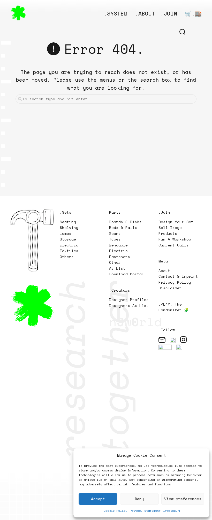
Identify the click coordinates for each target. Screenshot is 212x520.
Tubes (115, 239)
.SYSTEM (115, 13)
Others (67, 256)
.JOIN (168, 13)
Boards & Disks (125, 221)
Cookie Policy (115, 510)
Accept (98, 499)
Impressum (171, 510)
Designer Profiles (129, 299)
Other (115, 262)
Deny (139, 499)
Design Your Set (175, 221)
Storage (68, 239)
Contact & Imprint (178, 276)
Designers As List (129, 305)
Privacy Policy (174, 282)
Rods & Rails (123, 227)
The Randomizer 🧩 (173, 307)
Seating (68, 221)
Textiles (69, 250)
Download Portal (126, 274)
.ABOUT (145, 13)
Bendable (118, 245)
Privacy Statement (145, 510)
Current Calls (173, 245)
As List (117, 268)
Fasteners (119, 256)
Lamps (65, 233)
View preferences (182, 499)
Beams (115, 233)
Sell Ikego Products (170, 230)
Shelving (69, 227)
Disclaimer (170, 288)
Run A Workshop (174, 239)
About (164, 270)
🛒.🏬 (193, 13)
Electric (70, 245)
